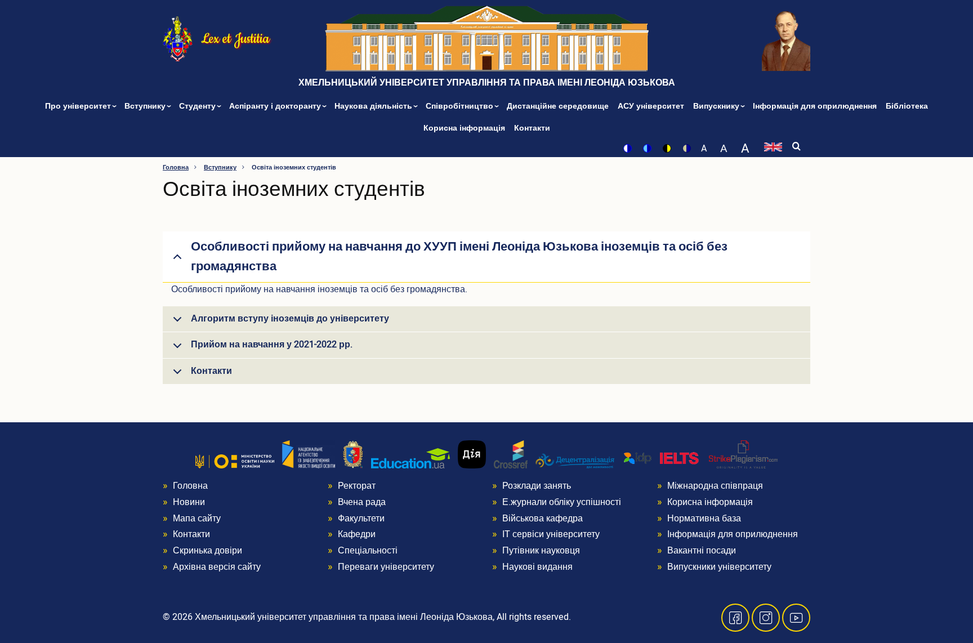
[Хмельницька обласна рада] (353, 454)
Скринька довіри (207, 550)
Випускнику (717, 106)
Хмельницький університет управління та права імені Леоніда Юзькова (486, 83)
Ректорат (357, 486)
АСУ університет (651, 106)
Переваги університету (386, 567)
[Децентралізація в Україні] (574, 460)
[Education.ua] (410, 458)
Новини (189, 502)
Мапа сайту (197, 518)
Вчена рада (362, 502)
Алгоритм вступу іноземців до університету (290, 318)
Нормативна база (704, 518)
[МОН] (234, 461)
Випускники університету (719, 567)
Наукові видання (537, 567)
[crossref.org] (511, 454)
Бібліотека (907, 106)
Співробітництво (461, 106)
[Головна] (178, 38)
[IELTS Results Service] (661, 459)
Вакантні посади (701, 550)
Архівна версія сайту (217, 567)
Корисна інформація (464, 128)
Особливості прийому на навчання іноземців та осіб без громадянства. (319, 289)
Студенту (198, 106)
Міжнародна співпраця (715, 486)
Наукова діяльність (374, 106)
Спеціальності (368, 550)
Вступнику (146, 106)
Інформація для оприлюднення (815, 106)
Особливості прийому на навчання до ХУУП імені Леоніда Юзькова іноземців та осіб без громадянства (459, 256)
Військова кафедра (542, 518)
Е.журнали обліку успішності (561, 502)
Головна (176, 167)
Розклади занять (536, 486)
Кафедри (357, 534)
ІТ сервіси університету (551, 534)
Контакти (532, 128)
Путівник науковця (541, 550)
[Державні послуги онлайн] (472, 454)
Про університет (79, 106)
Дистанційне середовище (558, 106)
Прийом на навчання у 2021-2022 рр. (271, 344)
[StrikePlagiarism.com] (743, 454)
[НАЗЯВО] (308, 454)
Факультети (361, 518)
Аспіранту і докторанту (276, 106)
